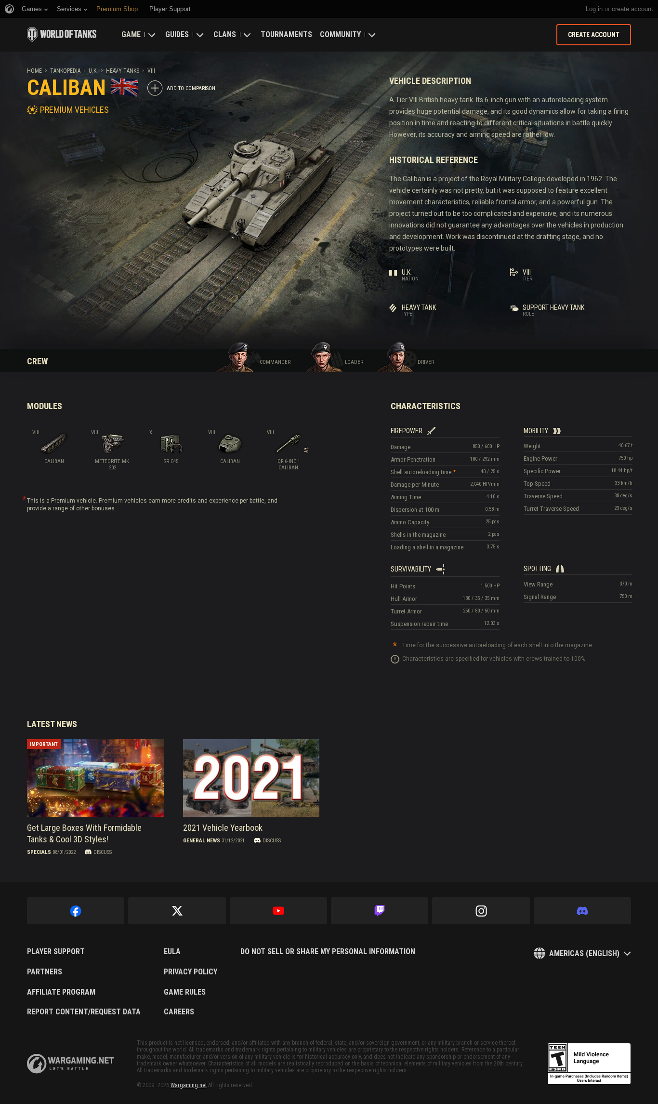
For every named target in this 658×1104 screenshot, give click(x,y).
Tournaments (286, 34)
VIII (151, 70)
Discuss (102, 852)
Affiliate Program (61, 992)
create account (632, 9)
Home (34, 70)
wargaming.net (70, 1064)
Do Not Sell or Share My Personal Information (327, 951)
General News (201, 840)
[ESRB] (589, 1064)
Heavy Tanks (122, 70)
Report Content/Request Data (84, 1012)
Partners (44, 972)
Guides (177, 34)
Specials (39, 852)
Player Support (56, 951)
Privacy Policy (190, 972)
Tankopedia (65, 70)
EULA (172, 951)
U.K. (93, 70)
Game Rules (185, 992)
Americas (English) (584, 953)
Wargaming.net (189, 1085)
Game (131, 34)
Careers (179, 1012)
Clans (224, 34)
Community (340, 34)
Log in (594, 9)
